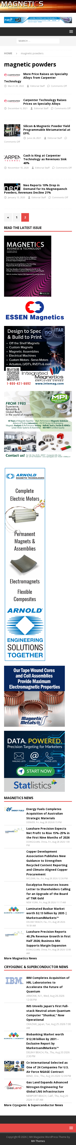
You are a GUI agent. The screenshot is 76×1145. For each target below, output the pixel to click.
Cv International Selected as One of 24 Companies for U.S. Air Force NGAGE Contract (47, 1067)
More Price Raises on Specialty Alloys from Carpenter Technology (36, 77)
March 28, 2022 (16, 85)
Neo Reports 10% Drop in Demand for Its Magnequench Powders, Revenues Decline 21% (35, 188)
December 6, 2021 (18, 108)
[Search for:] (38, 40)
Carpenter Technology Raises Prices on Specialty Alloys (44, 102)
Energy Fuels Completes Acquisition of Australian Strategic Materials (44, 813)
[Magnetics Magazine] (38, 10)
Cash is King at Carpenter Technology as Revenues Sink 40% (45, 159)
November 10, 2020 (18, 167)
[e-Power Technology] (12, 74)
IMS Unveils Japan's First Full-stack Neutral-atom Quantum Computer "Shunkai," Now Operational (48, 1013)
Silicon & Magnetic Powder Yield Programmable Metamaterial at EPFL (46, 129)
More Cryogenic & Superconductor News (33, 1105)
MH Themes (38, 1141)
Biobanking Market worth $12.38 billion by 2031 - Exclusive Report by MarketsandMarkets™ (45, 1041)
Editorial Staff (37, 85)
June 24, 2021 (34, 137)
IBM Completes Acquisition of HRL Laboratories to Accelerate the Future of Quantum (48, 984)
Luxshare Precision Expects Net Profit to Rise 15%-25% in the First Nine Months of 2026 (48, 833)
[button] (70, 31)
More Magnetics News (20, 958)
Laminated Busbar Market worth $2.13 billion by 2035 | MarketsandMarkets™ (46, 913)
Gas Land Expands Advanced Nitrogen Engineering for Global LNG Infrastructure (47, 1086)
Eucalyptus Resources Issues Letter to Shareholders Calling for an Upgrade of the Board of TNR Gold (48, 891)
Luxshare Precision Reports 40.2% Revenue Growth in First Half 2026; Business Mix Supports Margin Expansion (48, 938)
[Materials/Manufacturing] (12, 100)
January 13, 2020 (16, 197)
